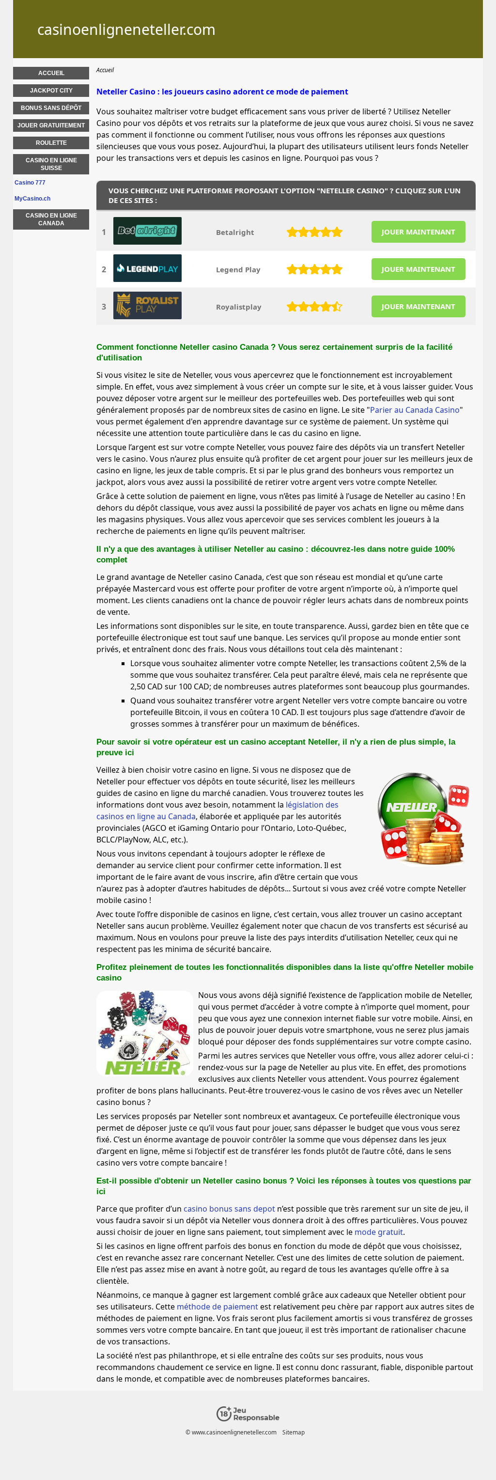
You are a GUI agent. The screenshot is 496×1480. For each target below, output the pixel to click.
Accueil (51, 73)
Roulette (51, 143)
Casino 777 (30, 182)
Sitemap (293, 1432)
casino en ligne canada (51, 219)
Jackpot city (51, 90)
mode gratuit (379, 1232)
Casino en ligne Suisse (51, 164)
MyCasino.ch (32, 198)
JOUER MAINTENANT (418, 231)
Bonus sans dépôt (51, 108)
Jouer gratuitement (51, 125)
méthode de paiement (217, 1306)
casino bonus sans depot (229, 1208)
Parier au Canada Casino (415, 410)
